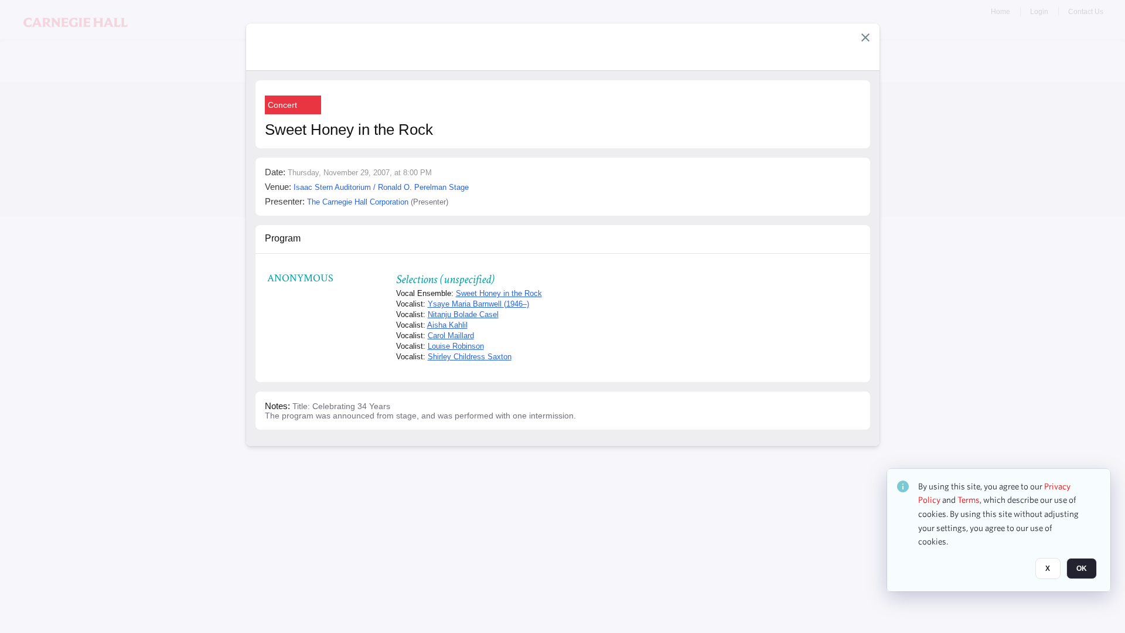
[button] (865, 37)
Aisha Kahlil (447, 325)
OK (1081, 569)
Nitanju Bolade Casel (463, 314)
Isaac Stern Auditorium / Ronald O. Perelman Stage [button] (381, 187)
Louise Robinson (456, 346)
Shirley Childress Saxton (470, 356)
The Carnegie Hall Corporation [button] (357, 202)
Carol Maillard (451, 335)
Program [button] (283, 238)
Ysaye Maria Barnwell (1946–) (478, 304)
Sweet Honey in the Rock (499, 293)
